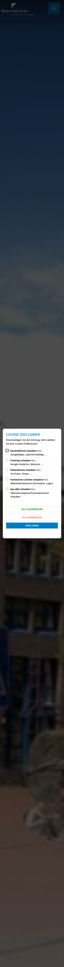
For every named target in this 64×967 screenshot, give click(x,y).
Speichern (32, 525)
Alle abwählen (32, 517)
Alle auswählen (32, 509)
